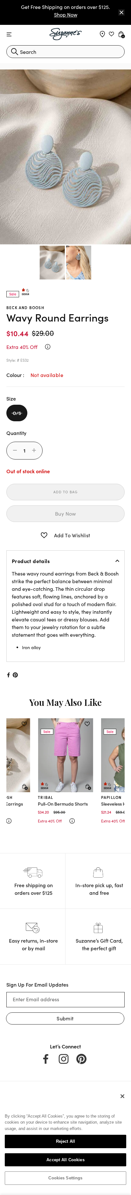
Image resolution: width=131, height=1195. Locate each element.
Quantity (16, 432)
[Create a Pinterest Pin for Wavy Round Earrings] (15, 674)
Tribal (45, 797)
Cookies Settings (65, 1178)
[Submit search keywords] (15, 52)
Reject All (65, 1141)
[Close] (121, 12)
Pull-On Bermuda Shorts (63, 803)
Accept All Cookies (65, 1159)
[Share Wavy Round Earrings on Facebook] (8, 674)
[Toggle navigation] (9, 34)
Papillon (111, 797)
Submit (65, 1018)
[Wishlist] (24, 724)
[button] (44, 535)
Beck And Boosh (25, 307)
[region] (65, 1139)
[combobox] (65, 51)
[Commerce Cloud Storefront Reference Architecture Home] (65, 34)
